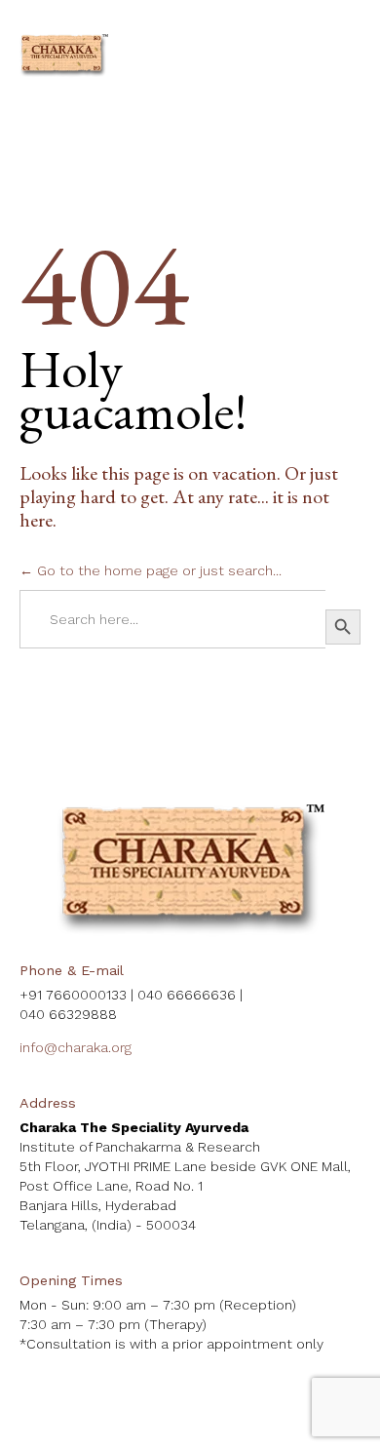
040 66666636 (186, 994)
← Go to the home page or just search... (150, 570)
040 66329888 (68, 1014)
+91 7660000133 (73, 994)
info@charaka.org (75, 1047)
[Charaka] (63, 56)
